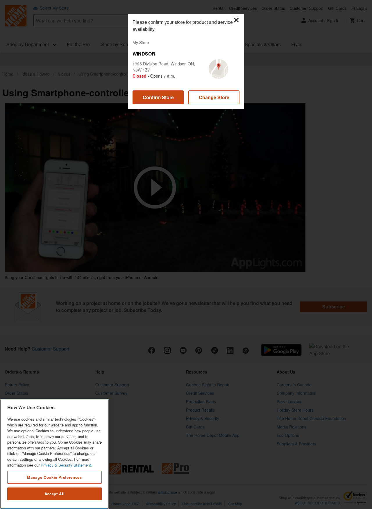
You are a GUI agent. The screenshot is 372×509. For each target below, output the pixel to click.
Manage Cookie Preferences (54, 477)
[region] (54, 454)
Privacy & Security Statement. (66, 465)
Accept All (54, 494)
